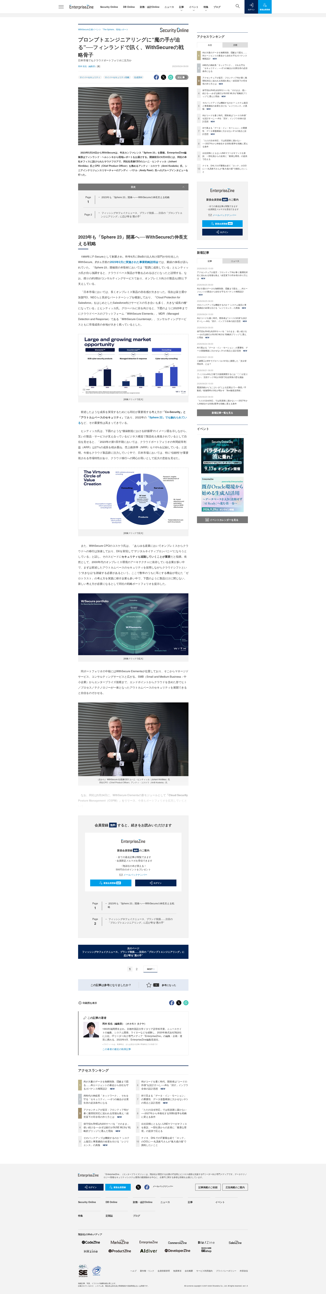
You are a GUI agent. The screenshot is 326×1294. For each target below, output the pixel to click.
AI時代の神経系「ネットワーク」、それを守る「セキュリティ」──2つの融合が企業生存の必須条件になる (106, 1099)
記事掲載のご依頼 (208, 1187)
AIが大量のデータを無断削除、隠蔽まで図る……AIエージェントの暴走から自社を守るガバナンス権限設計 (106, 1085)
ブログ (217, 6)
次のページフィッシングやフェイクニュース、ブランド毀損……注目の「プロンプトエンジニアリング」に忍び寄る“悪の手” (133, 951)
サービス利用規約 (204, 1270)
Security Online (109, 6)
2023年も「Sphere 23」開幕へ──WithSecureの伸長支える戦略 (136, 197)
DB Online (129, 6)
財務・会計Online (149, 6)
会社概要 (189, 1270)
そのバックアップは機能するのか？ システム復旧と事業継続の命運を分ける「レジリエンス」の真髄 (106, 1141)
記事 (181, 6)
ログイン (157, 882)
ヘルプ (133, 1270)
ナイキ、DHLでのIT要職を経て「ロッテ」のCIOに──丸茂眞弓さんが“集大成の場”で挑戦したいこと (163, 1141)
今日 (210, 45)
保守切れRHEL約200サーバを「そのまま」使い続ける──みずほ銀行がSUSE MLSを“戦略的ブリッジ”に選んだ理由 (107, 1127)
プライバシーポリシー (226, 1270)
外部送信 (244, 1270)
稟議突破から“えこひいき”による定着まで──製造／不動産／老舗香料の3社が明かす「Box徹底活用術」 (221, 389)
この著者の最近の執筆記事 (116, 1049)
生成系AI (138, 77)
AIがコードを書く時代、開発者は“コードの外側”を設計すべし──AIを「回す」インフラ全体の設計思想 (164, 1085)
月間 (235, 45)
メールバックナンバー (135, 874)
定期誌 (109, 1215)
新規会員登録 (112, 882)
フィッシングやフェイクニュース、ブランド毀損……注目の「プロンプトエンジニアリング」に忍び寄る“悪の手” (140, 920)
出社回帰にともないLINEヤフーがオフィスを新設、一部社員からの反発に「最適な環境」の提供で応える (164, 1127)
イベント (193, 6)
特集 (206, 6)
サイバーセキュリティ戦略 (117, 77)
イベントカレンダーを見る (224, 519)
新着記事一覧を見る (222, 412)
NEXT (149, 969)
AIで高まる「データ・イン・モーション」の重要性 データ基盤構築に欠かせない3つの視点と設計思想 (164, 1099)
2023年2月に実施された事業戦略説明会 (134, 262)
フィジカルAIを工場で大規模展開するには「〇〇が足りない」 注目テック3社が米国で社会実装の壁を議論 (222, 375)
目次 (133, 186)
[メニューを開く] (61, 7)
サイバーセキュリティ (90, 77)
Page (88, 214)
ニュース (169, 6)
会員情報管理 (164, 1270)
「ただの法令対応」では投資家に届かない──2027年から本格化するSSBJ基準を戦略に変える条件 (164, 1113)
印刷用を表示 (90, 1003)
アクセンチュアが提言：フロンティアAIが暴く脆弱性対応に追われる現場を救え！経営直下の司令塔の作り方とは (106, 1113)
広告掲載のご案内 (235, 1187)
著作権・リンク (147, 1270)
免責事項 (177, 1270)
